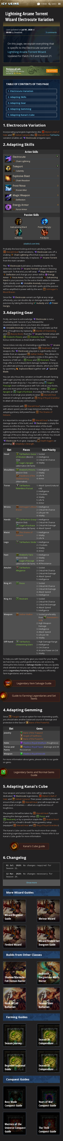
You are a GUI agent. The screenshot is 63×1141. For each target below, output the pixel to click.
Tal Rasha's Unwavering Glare (24, 643)
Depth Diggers (47, 440)
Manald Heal (44, 135)
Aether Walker (37, 354)
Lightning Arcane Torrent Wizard (27, 52)
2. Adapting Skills (17, 97)
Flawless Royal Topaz (33, 746)
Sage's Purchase (24, 391)
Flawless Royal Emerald (34, 753)
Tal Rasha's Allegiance (23, 569)
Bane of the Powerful (39, 722)
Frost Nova (19, 185)
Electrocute (31, 137)
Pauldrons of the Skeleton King (25, 477)
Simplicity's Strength (24, 443)
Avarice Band (52, 819)
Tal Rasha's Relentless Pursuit (24, 487)
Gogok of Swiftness (32, 735)
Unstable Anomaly (32, 283)
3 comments (51, 32)
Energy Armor (21, 205)
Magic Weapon (21, 195)
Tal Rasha (54, 135)
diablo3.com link (31, 243)
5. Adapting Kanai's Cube (21, 114)
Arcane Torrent (50, 257)
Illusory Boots (17, 333)
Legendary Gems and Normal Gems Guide (34, 773)
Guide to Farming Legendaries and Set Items (34, 697)
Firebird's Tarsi (37, 337)
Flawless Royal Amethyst (34, 742)
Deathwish (47, 348)
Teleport (18, 166)
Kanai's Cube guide (34, 846)
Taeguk (15, 716)
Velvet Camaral (23, 135)
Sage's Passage (26, 560)
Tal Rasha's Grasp (27, 519)
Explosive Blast (21, 176)
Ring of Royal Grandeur (49, 397)
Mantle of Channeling (46, 330)
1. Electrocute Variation (20, 91)
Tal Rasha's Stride (27, 542)
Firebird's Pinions (14, 337)
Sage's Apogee (26, 462)
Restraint (45, 360)
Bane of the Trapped (33, 732)
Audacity (40, 303)
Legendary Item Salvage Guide (34, 683)
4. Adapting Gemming (19, 108)
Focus (29, 360)
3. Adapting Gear (17, 103)
